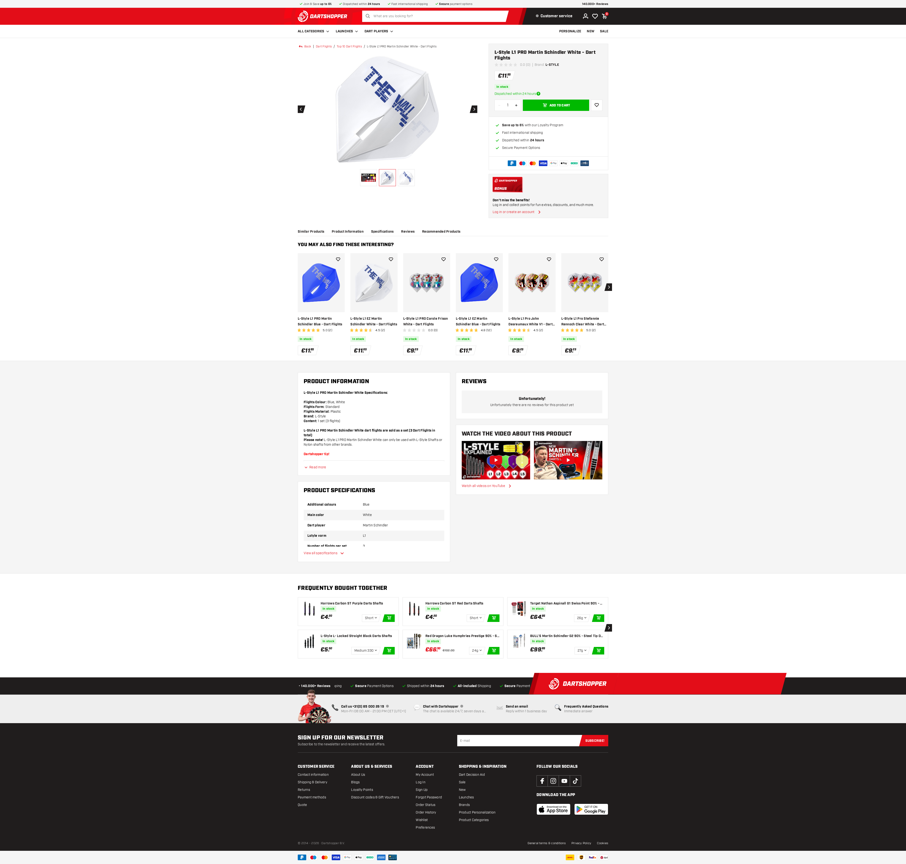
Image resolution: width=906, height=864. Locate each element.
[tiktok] (575, 781)
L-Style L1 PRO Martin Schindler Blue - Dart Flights (320, 322)
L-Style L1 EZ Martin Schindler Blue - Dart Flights (478, 322)
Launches (344, 31)
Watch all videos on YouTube (483, 486)
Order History (426, 812)
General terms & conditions (547, 843)
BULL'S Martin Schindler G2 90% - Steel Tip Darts (567, 636)
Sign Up (422, 790)
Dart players (376, 31)
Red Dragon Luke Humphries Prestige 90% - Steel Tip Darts (461, 636)
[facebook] (542, 781)
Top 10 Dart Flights (349, 46)
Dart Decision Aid (472, 775)
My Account (425, 775)
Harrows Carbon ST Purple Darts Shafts (352, 603)
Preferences (425, 828)
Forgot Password (429, 797)
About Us (358, 775)
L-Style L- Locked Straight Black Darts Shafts (356, 636)
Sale (462, 782)
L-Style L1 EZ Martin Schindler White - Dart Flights (373, 322)
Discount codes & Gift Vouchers (375, 797)
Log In (420, 782)
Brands (464, 805)
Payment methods (312, 797)
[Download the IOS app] (553, 809)
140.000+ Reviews (595, 4)
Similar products (311, 232)
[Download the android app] (591, 809)
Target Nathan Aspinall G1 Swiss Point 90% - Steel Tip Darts (567, 603)
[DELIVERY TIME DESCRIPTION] (538, 94)
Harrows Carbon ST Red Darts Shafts (454, 603)
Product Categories (474, 820)
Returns (304, 790)
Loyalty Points (362, 790)
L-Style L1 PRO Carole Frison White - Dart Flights (425, 322)
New (462, 790)
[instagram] (553, 781)
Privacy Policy (581, 843)
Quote (302, 805)
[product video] (496, 460)
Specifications (382, 232)
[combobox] (437, 16)
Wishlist (422, 820)
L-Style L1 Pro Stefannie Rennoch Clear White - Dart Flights (582, 322)
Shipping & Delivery (312, 782)
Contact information (313, 775)
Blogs (355, 782)
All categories (311, 31)
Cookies (602, 843)
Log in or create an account (514, 212)
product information (348, 232)
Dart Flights (324, 46)
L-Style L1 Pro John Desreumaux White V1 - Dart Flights (530, 322)
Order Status (425, 805)
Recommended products (441, 232)
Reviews (408, 232)
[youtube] (564, 781)
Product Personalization (477, 812)
